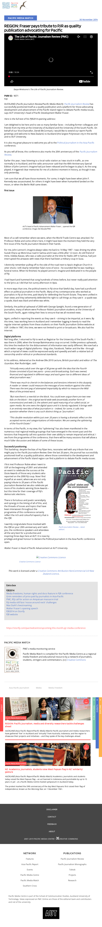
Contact (52, 816)
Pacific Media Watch (20, 18)
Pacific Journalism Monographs (72, 864)
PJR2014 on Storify (15, 611)
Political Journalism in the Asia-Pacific (75, 142)
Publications (94, 713)
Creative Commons (76, 659)
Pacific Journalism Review (72, 858)
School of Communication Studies (54, 896)
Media (39, 687)
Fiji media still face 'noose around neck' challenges (31, 602)
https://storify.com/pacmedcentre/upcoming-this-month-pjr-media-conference (46, 628)
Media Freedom (55, 687)
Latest (1, 708)
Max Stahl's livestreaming (19, 605)
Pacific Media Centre (29, 875)
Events (97, 708)
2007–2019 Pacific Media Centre (39, 839)
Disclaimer (51, 809)
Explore (100, 709)
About (52, 831)
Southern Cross (30, 885)
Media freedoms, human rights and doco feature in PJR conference (39, 593)
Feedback (52, 824)
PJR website (12, 614)
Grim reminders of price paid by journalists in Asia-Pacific (35, 596)
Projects (72, 875)
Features (30, 858)
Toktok (72, 869)
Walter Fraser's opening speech (22, 608)
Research (72, 880)
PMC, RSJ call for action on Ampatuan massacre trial (32, 599)
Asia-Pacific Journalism (19, 687)
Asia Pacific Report (29, 864)
